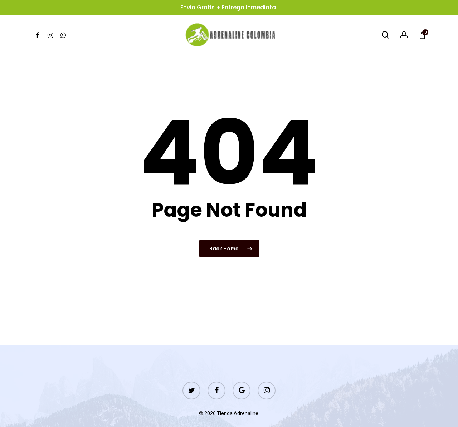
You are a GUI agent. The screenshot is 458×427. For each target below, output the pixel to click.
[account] (404, 35)
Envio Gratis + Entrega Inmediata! (229, 7)
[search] (385, 35)
